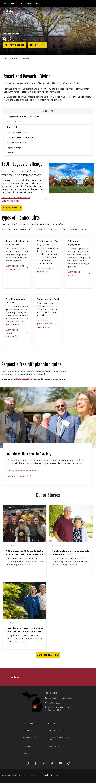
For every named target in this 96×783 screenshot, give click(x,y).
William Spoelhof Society (16, 142)
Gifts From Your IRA (14, 122)
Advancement (14, 58)
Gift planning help (37, 45)
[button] (83, 12)
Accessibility (33, 775)
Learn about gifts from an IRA (45, 270)
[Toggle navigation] (89, 12)
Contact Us (11, 153)
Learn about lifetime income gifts (12, 333)
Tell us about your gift (14, 45)
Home (4, 58)
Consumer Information (57, 730)
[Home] (12, 9)
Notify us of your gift (17, 476)
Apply (28, 3)
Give (36, 3)
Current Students (30, 723)
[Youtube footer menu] (60, 763)
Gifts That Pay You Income (17, 132)
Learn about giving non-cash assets (15, 267)
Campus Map (53, 747)
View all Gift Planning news (48, 655)
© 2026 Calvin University (8, 775)
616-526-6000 (54, 698)
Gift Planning (48, 111)
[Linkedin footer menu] (44, 763)
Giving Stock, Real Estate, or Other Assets (23, 117)
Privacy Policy (23, 775)
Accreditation (53, 723)
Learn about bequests (74, 273)
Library (25, 753)
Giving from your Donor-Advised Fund (21, 137)
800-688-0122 (68, 698)
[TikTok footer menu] (68, 763)
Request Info (9, 3)
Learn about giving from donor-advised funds (45, 323)
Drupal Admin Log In (51, 775)
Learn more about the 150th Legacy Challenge (16, 199)
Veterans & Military (30, 737)
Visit (20, 3)
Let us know (81, 229)
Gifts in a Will (12, 127)
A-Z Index (27, 747)
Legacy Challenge (14, 148)
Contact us (32, 229)
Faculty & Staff (28, 730)
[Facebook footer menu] (36, 763)
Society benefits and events (21, 470)
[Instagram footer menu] (27, 763)
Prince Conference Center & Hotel (59, 738)
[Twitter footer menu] (52, 763)
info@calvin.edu (55, 703)
